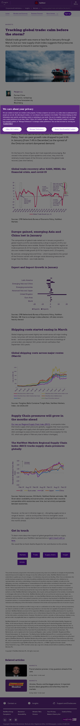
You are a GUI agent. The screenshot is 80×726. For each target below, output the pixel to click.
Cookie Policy (8, 123)
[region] (40, 119)
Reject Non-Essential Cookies (65, 129)
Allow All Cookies (12, 129)
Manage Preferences (37, 129)
